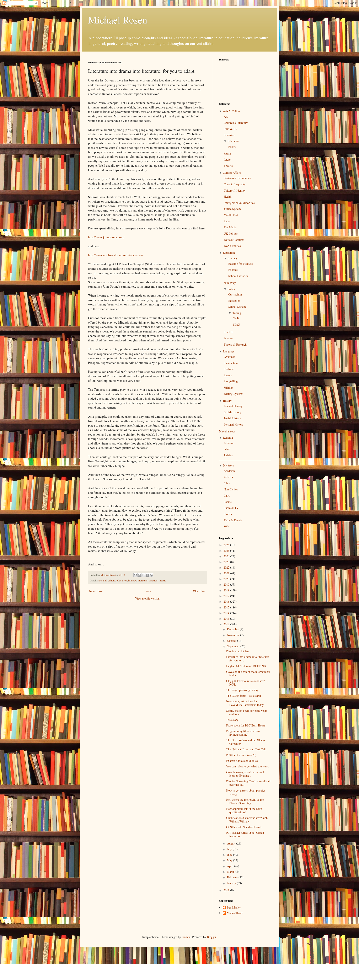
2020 (227, 579)
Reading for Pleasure (240, 264)
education (122, 580)
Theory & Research (235, 344)
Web (226, 526)
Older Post (199, 591)
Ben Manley (234, 907)
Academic (229, 471)
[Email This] (135, 575)
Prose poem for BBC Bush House (245, 725)
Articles (228, 477)
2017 (227, 596)
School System (237, 307)
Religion (228, 438)
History (227, 401)
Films (227, 483)
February (233, 877)
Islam (227, 449)
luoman (186, 937)
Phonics (232, 270)
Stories (228, 514)
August (231, 843)
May (230, 860)
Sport (227, 221)
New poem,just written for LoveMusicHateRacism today (245, 703)
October (232, 641)
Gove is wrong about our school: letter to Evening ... (245, 774)
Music (227, 153)
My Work (228, 465)
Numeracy (230, 283)
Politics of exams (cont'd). (241, 755)
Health (227, 196)
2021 (227, 573)
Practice (228, 332)
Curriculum (235, 294)
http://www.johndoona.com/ (106, 237)
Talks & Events (233, 520)
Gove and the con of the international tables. (248, 673)
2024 (227, 556)
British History (232, 412)
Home (147, 591)
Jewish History (232, 418)
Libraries (229, 135)
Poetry (232, 147)
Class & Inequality (235, 184)
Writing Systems (233, 394)
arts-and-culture (106, 580)
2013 (227, 619)
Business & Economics (237, 178)
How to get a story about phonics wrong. (245, 792)
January (232, 883)
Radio (227, 159)
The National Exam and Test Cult (246, 749)
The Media (230, 227)
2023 (227, 562)
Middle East (231, 215)
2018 (227, 590)
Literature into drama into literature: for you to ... (247, 658)
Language (228, 351)
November (233, 635)
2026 (227, 545)
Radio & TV (231, 508)
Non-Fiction (231, 489)
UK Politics (230, 233)
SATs (236, 318)
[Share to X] (143, 575)
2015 (227, 607)
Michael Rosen (117, 19)
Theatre (228, 166)
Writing (228, 387)
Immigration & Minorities (239, 203)
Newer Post (96, 591)
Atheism (229, 443)
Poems (227, 502)
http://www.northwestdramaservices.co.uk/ (115, 255)
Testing (236, 313)
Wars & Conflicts (234, 240)
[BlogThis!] (139, 575)
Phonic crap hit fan (237, 651)
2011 (227, 890)
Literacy (232, 258)
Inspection (234, 301)
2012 (227, 624)
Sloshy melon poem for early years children (246, 712)
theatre (162, 580)
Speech (228, 375)
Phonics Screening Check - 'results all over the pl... (248, 783)
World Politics (232, 246)
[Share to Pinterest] (151, 575)
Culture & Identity (235, 190)
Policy (231, 289)
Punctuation (231, 363)
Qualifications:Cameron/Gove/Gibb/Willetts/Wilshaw (247, 819)
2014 (227, 613)
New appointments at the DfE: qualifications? (244, 810)
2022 (227, 567)
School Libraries (238, 276)
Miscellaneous (227, 431)
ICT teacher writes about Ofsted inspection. (245, 834)
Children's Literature (236, 123)
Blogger (211, 937)
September (233, 646)
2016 (227, 601)
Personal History (233, 424)
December (233, 629)
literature (143, 580)
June (230, 855)
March (231, 872)
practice (153, 580)
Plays (227, 495)
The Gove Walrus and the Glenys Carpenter (245, 742)
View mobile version (147, 598)
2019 (227, 584)
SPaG (236, 324)
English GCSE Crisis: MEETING (246, 666)
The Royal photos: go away (242, 690)
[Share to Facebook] (147, 575)
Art (226, 116)
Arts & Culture (232, 111)
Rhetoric (229, 369)
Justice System (232, 209)
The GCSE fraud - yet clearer (243, 696)
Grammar (229, 357)
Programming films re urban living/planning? (243, 732)
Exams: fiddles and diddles (242, 761)
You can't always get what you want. (247, 766)
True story (232, 720)
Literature (233, 141)
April (230, 866)
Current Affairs (232, 173)
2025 (227, 551)
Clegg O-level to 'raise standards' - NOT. (246, 682)
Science (228, 338)
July (230, 849)
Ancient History (233, 406)
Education (229, 253)
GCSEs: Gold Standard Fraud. (244, 827)
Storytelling (231, 381)
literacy (132, 580)
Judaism (228, 455)
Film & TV (230, 129)
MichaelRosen (235, 913)
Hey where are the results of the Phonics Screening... (245, 801)
